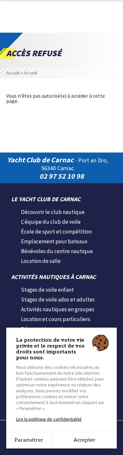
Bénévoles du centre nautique (57, 251)
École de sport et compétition (56, 231)
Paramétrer (28, 440)
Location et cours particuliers (55, 319)
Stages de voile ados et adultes (58, 299)
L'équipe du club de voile (51, 221)
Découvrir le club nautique (53, 212)
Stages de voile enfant (47, 289)
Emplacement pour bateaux (54, 241)
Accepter (84, 440)
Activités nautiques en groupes (57, 309)
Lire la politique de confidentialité (49, 419)
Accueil (13, 73)
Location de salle (41, 261)
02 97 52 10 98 (61, 176)
